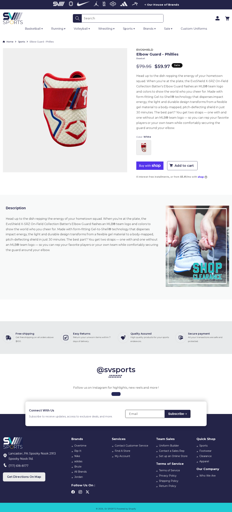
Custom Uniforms (194, 28)
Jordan (78, 477)
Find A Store (122, 450)
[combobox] (122, 18)
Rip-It (77, 450)
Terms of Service (169, 470)
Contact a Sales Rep (172, 450)
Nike (77, 456)
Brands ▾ (149, 28)
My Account (122, 456)
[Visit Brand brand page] (59, 4)
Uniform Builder (169, 445)
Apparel (204, 461)
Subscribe (176, 414)
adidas (78, 461)
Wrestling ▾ (106, 28)
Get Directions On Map (24, 477)
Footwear (205, 450)
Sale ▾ (168, 28)
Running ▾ (58, 28)
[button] (227, 18)
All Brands (80, 471)
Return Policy (167, 486)
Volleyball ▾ (82, 28)
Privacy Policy (168, 475)
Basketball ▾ (34, 28)
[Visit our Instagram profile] (116, 394)
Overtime (80, 445)
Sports (21, 41)
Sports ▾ (129, 28)
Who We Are (207, 475)
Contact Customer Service (131, 445)
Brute (78, 466)
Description (16, 208)
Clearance (205, 456)
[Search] (77, 18)
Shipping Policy (168, 481)
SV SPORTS (110, 508)
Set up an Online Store (173, 456)
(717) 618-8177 (18, 466)
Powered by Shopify (126, 508)
